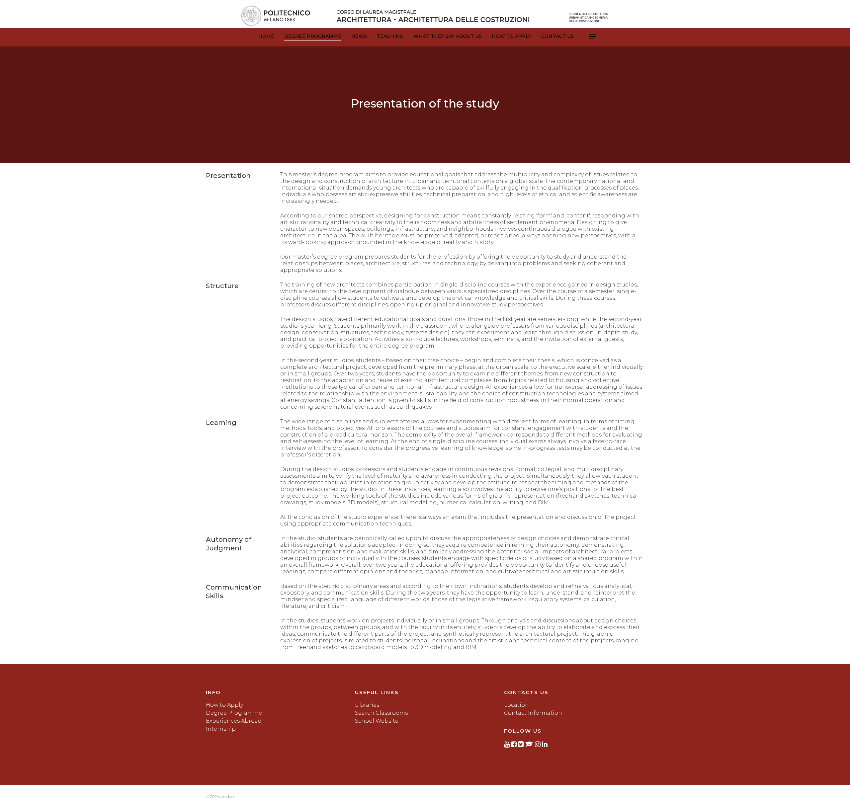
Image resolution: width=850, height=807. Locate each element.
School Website (376, 721)
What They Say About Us (447, 36)
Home (266, 36)
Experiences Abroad (234, 721)
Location (516, 705)
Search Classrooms (381, 713)
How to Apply (511, 36)
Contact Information (533, 713)
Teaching (390, 36)
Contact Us (557, 36)
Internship (221, 729)
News (359, 36)
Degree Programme (312, 36)
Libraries (367, 705)
